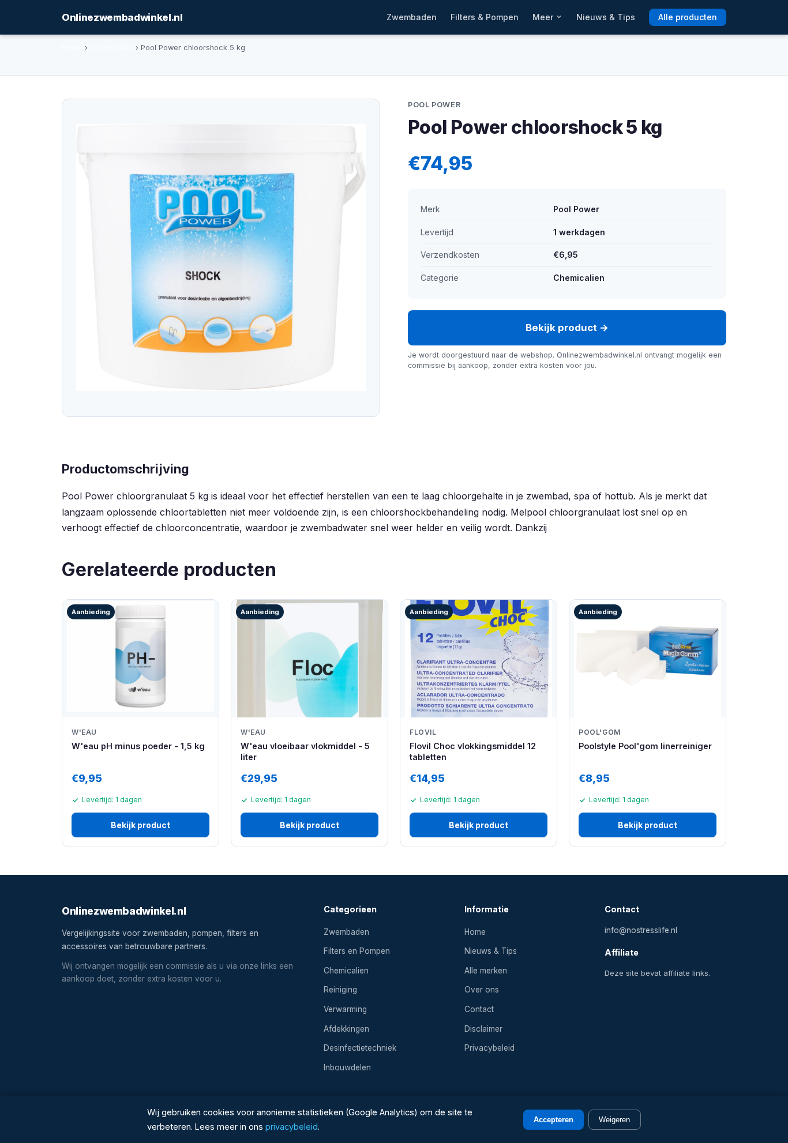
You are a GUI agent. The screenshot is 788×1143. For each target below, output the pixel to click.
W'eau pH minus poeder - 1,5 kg (138, 746)
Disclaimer (483, 1028)
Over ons (481, 989)
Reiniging (340, 989)
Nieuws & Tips (605, 17)
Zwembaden (412, 17)
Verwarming (345, 1009)
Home (72, 47)
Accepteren (553, 1119)
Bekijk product (140, 825)
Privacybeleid (489, 1047)
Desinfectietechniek (360, 1047)
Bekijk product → (567, 327)
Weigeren (614, 1119)
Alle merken (485, 970)
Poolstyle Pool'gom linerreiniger (645, 746)
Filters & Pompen (485, 17)
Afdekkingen (346, 1028)
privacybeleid (291, 1126)
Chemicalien (111, 47)
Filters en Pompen (357, 951)
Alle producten (687, 17)
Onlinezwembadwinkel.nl (122, 17)
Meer (544, 17)
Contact (479, 1009)
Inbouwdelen (347, 1067)
